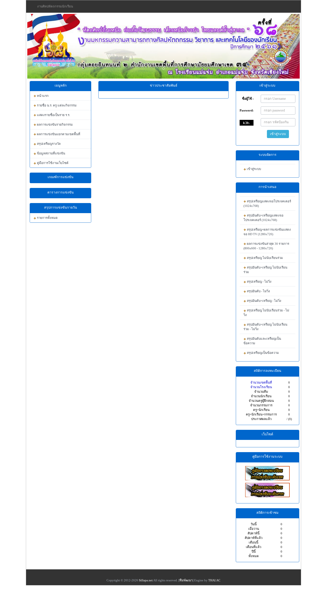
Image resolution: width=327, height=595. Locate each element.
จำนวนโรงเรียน (261, 387)
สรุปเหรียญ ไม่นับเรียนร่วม (264, 258)
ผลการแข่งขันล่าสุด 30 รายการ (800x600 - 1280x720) (266, 246)
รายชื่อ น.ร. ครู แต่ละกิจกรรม (56, 105)
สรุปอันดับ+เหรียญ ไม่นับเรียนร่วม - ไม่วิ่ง (265, 327)
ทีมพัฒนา (185, 580)
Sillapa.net (146, 580)
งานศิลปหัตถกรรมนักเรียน (55, 6)
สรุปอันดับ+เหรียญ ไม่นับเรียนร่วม (265, 270)
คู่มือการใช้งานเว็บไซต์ (52, 163)
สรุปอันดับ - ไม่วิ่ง (258, 291)
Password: (247, 110)
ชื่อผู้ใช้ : (248, 98)
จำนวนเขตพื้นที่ (261, 382)
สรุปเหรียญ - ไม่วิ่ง (258, 281)
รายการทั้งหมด (47, 218)
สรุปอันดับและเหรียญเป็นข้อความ (262, 341)
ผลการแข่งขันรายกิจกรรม (54, 124)
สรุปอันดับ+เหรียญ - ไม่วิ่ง (263, 301)
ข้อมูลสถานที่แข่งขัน (50, 153)
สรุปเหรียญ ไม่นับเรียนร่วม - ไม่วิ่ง (266, 313)
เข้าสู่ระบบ (278, 134)
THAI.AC (214, 580)
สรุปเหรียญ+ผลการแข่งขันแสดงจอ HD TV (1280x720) (267, 232)
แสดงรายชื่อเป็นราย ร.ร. (53, 115)
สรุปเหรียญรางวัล (48, 144)
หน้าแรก (42, 96)
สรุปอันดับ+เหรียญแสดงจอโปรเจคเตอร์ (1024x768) (263, 218)
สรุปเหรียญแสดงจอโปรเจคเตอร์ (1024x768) (267, 203)
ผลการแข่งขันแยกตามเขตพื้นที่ (58, 134)
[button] (47, 46)
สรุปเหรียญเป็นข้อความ (262, 353)
